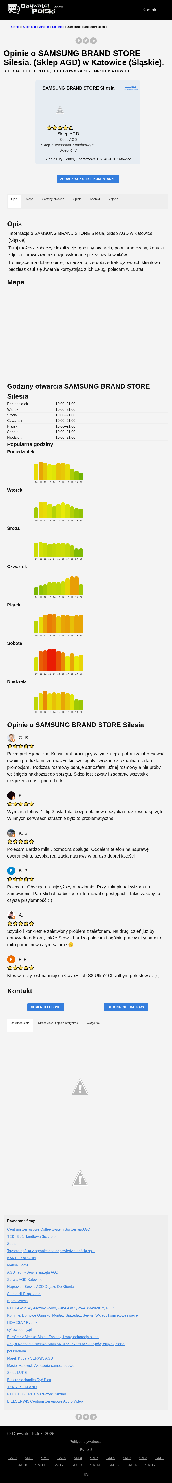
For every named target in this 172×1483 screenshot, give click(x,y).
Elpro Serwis (17, 1301)
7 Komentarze (130, 89)
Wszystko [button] (93, 1023)
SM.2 (45, 1458)
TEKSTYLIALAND (22, 1387)
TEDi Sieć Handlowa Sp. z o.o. (31, 1236)
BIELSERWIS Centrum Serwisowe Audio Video (45, 1401)
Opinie (15, 26)
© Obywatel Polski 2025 (31, 1433)
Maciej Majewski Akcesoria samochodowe (40, 1365)
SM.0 (12, 1458)
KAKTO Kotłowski (21, 1258)
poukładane (16, 1351)
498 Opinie (130, 86)
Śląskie (44, 26)
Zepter (12, 1244)
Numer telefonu (45, 1007)
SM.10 (22, 1465)
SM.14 (95, 1465)
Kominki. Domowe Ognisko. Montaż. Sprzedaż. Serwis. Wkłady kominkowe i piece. (73, 1315)
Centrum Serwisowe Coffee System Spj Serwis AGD (48, 1229)
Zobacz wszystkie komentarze (87, 179)
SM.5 (94, 1458)
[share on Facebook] (78, 43)
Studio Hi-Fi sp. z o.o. (24, 1294)
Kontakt (150, 9)
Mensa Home (17, 1265)
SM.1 (29, 1458)
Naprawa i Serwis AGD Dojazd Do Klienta (40, 1287)
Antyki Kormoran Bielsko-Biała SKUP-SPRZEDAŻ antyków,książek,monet (66, 1344)
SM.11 (40, 1465)
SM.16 (132, 1465)
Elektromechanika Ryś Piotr (29, 1380)
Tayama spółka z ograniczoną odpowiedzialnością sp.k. (51, 1251)
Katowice (58, 26)
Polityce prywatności (86, 1442)
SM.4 (78, 1458)
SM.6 (110, 1458)
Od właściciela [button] (20, 1023)
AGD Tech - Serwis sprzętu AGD (32, 1272)
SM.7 (127, 1458)
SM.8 (143, 1458)
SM (86, 1475)
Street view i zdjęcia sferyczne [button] (58, 1023)
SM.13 (77, 1465)
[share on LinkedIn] (93, 43)
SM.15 (113, 1465)
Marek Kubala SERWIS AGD (30, 1358)
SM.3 (61, 1458)
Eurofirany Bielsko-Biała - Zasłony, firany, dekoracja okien (53, 1337)
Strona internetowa (126, 1007)
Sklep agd (29, 26)
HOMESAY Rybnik (22, 1322)
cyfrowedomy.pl (19, 1330)
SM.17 (150, 1465)
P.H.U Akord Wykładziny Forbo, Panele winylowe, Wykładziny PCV (60, 1308)
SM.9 (159, 1458)
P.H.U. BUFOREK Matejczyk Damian (36, 1394)
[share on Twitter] (86, 43)
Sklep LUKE (17, 1373)
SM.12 (58, 1465)
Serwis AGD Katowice (24, 1279)
